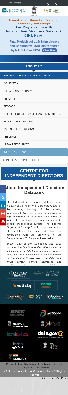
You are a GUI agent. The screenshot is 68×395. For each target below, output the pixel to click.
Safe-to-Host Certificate (54, 378)
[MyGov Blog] (35, 296)
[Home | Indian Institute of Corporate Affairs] (14, 10)
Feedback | (45, 363)
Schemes (10, 83)
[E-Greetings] (22, 284)
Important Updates (17, 152)
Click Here (33, 35)
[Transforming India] (55, 296)
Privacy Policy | (15, 363)
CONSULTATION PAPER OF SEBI (22, 160)
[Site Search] (56, 4)
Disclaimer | (31, 363)
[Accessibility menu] (48, 4)
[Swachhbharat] (18, 273)
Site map (57, 363)
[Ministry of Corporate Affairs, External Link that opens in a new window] (48, 4)
